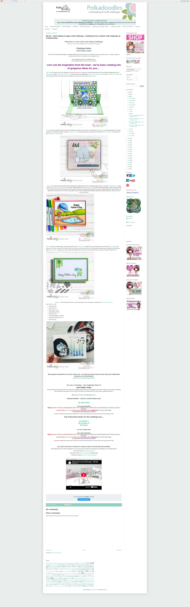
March (130, 131)
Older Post (119, 550)
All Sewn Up (72, 563)
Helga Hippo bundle (88, 187)
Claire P (82, 566)
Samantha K (56, 578)
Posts (129, 77)
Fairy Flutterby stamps (61, 569)
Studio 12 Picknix (59, 580)
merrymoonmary (94, 589)
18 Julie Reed (84, 403)
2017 (129, 151)
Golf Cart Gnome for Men (64, 74)
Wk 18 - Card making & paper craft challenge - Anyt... (136, 126)
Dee (93, 566)
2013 (129, 160)
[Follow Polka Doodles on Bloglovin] (132, 193)
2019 (129, 147)
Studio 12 (49, 580)
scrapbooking (79, 586)
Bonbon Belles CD (77, 565)
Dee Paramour (51, 568)
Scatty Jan (68, 578)
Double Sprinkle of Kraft (51, 569)
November (131, 100)
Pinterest (137, 26)
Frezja (80, 569)
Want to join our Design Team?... (101, 26)
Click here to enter (84, 499)
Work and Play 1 (53, 583)
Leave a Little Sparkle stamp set (59, 573)
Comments (130, 79)
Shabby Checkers (77, 578)
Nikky (61, 575)
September (131, 104)
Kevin (51, 573)
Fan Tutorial (69, 569)
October (131, 102)
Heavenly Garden (66, 571)
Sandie (62, 578)
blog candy (66, 584)
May (130, 113)
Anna (47, 565)
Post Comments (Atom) (57, 552)
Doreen (90, 568)
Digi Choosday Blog (89, 450)
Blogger (105, 589)
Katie (90, 571)
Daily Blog (75, 26)
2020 (129, 145)
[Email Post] (62, 504)
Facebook (47, 29)
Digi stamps (66, 568)
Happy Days (57, 571)
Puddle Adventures (113, 186)
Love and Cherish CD (88, 573)
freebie (53, 586)
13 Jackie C (84, 421)
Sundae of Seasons (50, 581)
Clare (87, 566)
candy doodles (78, 584)
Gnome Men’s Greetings (113, 74)
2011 (129, 164)
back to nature (60, 584)
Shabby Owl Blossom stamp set (88, 578)
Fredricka (75, 569)
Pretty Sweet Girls (88, 576)
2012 (129, 162)
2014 (129, 158)
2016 (129, 153)
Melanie (55, 575)
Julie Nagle (48, 72)
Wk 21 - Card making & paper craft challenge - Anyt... (136, 116)
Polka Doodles (49, 74)
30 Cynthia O (83, 423)
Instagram (54, 29)
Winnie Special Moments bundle (58, 187)
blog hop (72, 584)
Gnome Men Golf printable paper (97, 74)
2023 (129, 138)
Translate (136, 71)
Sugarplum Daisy (89, 580)
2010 (129, 166)
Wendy (48, 186)
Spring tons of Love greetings (56, 133)
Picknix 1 (86, 575)
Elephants (101, 130)
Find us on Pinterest (128, 26)
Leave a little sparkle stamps (72, 573)
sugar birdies (88, 586)
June (130, 111)
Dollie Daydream (83, 568)
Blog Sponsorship (116, 26)
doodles (48, 586)
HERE (68, 410)
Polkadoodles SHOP (55, 26)
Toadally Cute (55, 250)
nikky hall (67, 586)
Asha (59, 565)
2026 (129, 92)
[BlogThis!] (66, 505)
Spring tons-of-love (73, 131)
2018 (129, 149)
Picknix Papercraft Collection (53, 576)
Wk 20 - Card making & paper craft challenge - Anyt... (136, 119)
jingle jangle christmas (60, 586)
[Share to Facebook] (69, 505)
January (130, 135)
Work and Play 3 (71, 583)
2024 (129, 96)
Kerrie (47, 573)
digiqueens (91, 584)
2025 (129, 94)
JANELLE (57, 302)
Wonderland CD (85, 581)
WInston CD (77, 581)
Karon (83, 571)
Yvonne (53, 584)
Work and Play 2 (62, 583)
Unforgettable (112, 246)
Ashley (65, 565)
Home (46, 26)
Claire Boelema (68, 566)
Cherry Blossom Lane (53, 566)
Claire (61, 566)
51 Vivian (84, 425)
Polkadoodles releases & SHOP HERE (89, 459)
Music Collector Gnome (106, 302)
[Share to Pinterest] (70, 505)
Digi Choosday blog (85, 26)
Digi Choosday (59, 568)
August (130, 107)
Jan (71, 571)
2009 (129, 168)
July (130, 109)
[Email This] (65, 505)
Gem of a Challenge (85, 453)
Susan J (62, 581)
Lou (79, 573)
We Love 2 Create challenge (88, 455)
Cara (85, 565)
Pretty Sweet (80, 576)
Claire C (76, 566)
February (131, 133)
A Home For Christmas (50, 563)
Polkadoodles (71, 576)
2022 (129, 140)
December (131, 98)
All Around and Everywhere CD (62, 563)
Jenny (76, 571)
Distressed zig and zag (74, 568)
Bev (70, 565)
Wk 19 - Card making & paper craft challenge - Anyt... (136, 122)
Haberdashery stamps (50, 571)
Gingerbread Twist (88, 569)
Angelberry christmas (80, 563)
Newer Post (48, 550)
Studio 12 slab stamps (70, 580)
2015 (129, 155)
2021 (129, 142)
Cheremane (91, 565)
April (130, 129)
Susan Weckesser (68, 581)
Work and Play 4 (79, 583)
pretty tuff (73, 586)
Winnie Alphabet (108, 131)
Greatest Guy (81, 246)
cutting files (85, 584)
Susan (56, 581)
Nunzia (47, 130)
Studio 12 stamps (80, 580)
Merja (47, 246)
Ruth (47, 578)
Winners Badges (66, 26)
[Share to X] (67, 505)
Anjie (88, 563)
